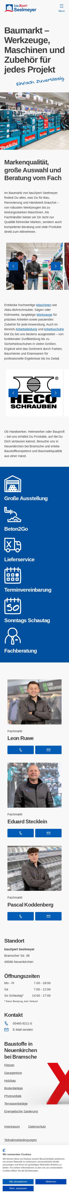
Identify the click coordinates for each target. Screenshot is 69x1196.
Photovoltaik (12, 1096)
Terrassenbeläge (16, 1103)
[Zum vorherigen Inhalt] (13, 266)
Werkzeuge (44, 314)
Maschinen (43, 305)
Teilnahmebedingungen (20, 1140)
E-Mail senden (23, 1029)
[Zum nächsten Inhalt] (56, 266)
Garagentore (13, 1073)
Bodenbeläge (13, 1088)
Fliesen (9, 1065)
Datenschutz (37, 1126)
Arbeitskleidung (26, 329)
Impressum (12, 1126)
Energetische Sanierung (21, 1111)
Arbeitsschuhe (54, 329)
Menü (62, 11)
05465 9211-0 (22, 1023)
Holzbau (10, 1080)
